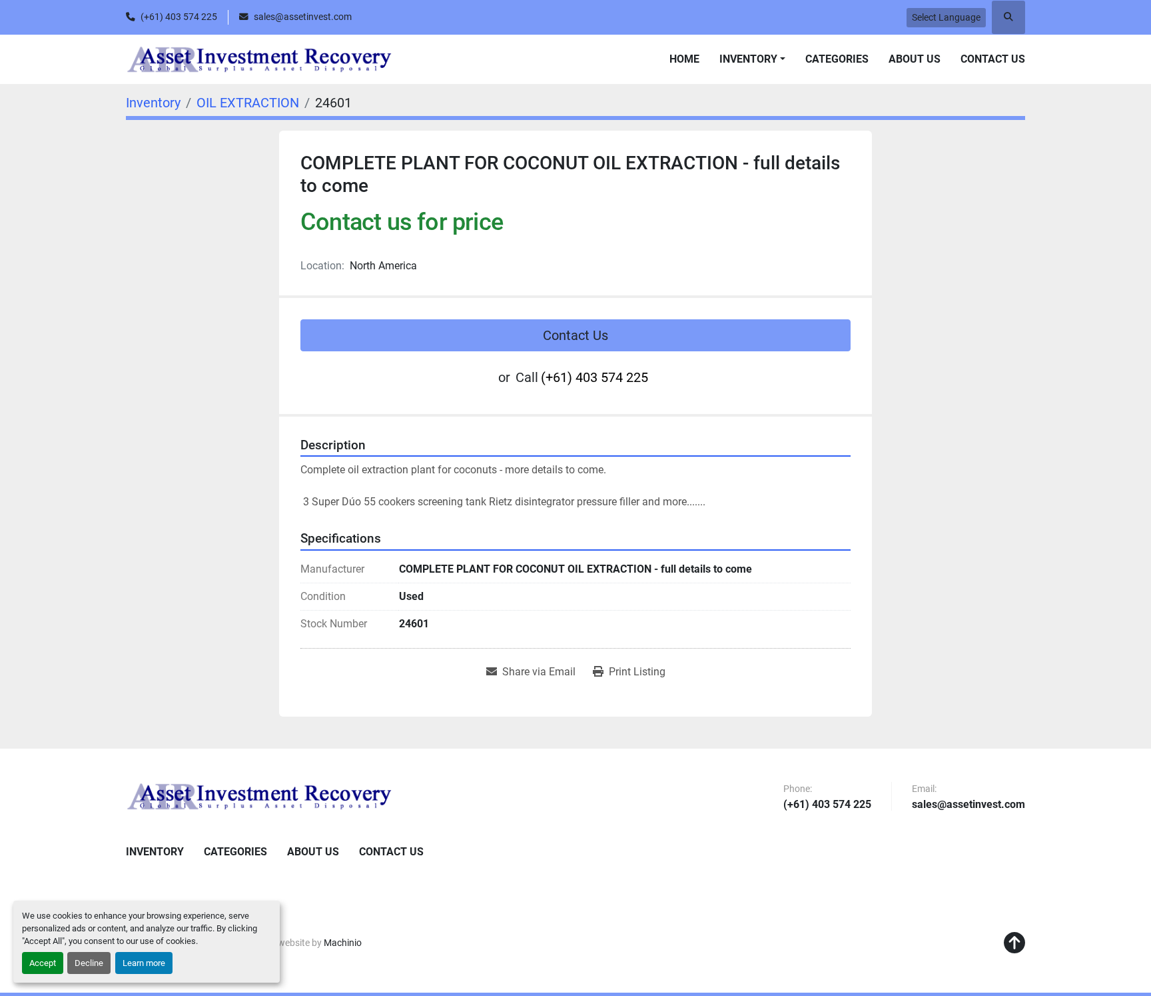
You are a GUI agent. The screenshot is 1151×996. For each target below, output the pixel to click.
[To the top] (1014, 943)
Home (684, 59)
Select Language (946, 17)
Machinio (343, 942)
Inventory (748, 59)
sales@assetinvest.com (303, 16)
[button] (752, 59)
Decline (89, 963)
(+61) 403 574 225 (179, 16)
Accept (42, 963)
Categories (837, 59)
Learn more (144, 963)
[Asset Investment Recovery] (259, 796)
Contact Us (992, 59)
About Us (915, 59)
